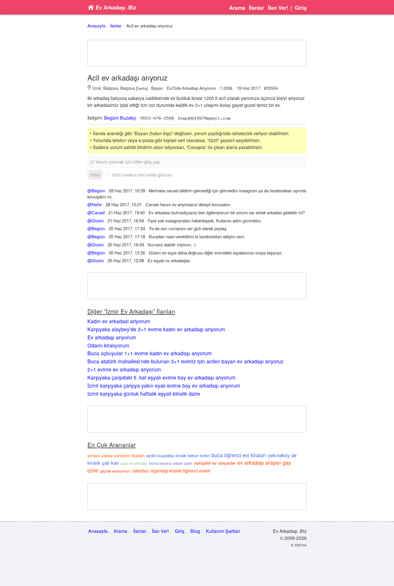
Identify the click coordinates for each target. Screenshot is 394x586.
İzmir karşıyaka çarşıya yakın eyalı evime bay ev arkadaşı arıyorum (163, 385)
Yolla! (95, 175)
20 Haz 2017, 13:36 (127, 253)
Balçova (110, 88)
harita (142, 88)
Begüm (98, 190)
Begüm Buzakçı (120, 117)
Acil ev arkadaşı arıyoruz (149, 26)
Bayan (157, 88)
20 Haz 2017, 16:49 (126, 244)
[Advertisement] (197, 53)
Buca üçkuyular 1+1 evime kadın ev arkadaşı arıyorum (149, 353)
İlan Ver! (278, 7)
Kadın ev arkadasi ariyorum (118, 321)
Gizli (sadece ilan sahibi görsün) (142, 175)
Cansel (98, 212)
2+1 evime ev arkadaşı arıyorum (124, 369)
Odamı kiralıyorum (108, 345)
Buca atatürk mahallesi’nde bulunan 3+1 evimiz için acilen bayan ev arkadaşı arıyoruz (185, 361)
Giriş (301, 7)
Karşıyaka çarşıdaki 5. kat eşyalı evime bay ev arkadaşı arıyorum (161, 377)
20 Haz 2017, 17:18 (127, 236)
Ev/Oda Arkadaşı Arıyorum (191, 88)
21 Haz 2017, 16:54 (126, 220)
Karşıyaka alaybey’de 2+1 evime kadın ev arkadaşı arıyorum (156, 329)
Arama (237, 7)
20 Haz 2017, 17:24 (127, 228)
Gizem (98, 220)
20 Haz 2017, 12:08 (126, 260)
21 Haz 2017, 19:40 (126, 212)
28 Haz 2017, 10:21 (124, 204)
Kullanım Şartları (223, 531)
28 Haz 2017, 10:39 (127, 190)
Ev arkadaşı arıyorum (111, 337)
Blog (195, 531)
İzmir (96, 88)
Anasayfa (96, 26)
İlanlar (256, 7)
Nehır (97, 204)
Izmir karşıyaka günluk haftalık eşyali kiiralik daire (143, 393)
